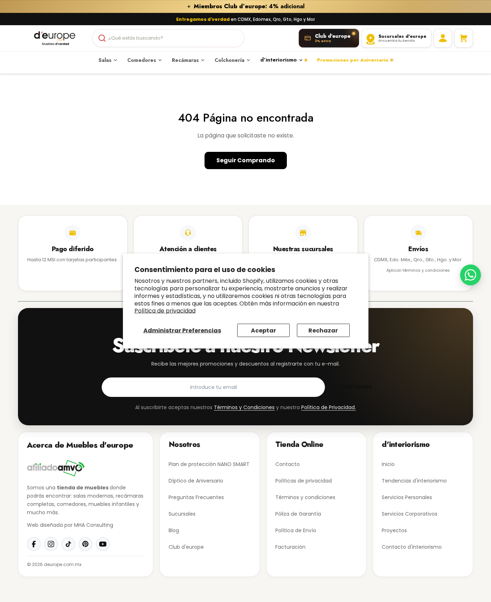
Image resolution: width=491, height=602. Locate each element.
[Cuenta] (442, 38)
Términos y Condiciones (244, 407)
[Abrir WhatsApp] (470, 274)
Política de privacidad (165, 311)
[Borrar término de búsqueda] (236, 38)
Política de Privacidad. (328, 407)
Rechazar (323, 330)
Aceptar (263, 330)
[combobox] (168, 38)
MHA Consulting (93, 525)
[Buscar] (102, 38)
